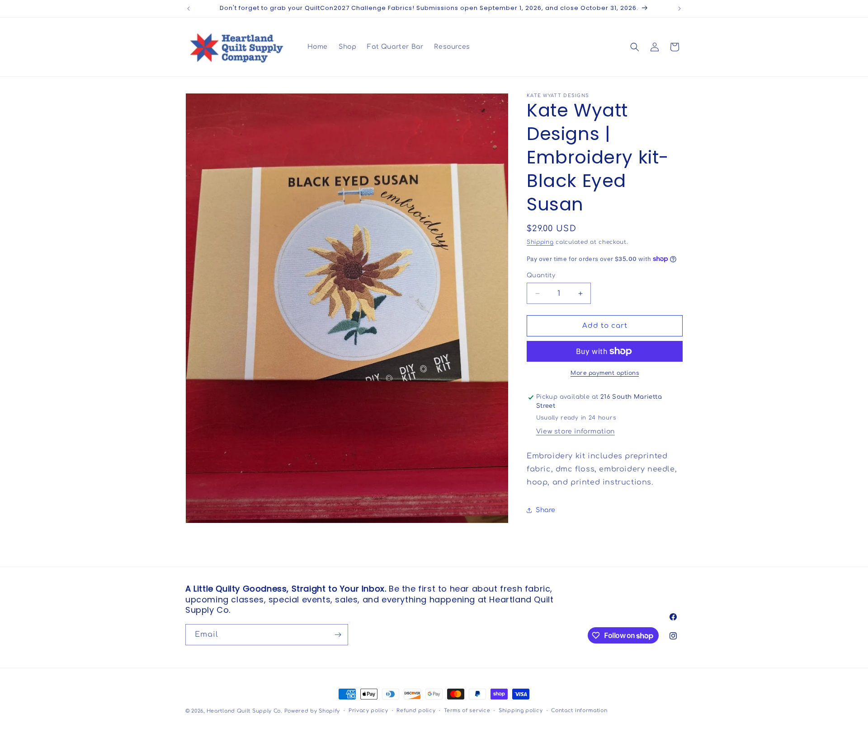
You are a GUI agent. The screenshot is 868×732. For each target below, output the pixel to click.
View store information (575, 431)
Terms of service (467, 710)
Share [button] (546, 510)
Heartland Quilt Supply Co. (244, 711)
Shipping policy (521, 710)
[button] (635, 47)
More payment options (605, 373)
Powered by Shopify (312, 711)
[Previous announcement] (188, 8)
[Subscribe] (338, 634)
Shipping (540, 242)
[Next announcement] (679, 8)
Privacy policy (368, 710)
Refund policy (415, 710)
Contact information (579, 710)
